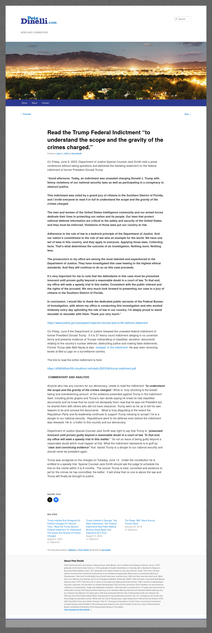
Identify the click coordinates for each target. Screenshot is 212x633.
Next (188, 114)
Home (24, 102)
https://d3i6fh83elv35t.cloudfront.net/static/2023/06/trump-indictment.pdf (91, 368)
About (34, 102)
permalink (106, 550)
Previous (26, 114)
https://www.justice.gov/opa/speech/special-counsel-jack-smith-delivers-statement (97, 323)
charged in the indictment (111, 347)
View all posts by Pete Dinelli (78, 609)
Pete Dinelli (76, 153)
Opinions (72, 550)
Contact (45, 102)
